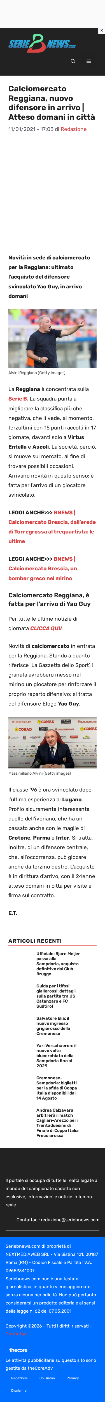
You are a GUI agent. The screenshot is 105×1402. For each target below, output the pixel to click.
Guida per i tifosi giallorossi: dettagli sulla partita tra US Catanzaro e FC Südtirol (56, 996)
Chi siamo (47, 1378)
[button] (73, 61)
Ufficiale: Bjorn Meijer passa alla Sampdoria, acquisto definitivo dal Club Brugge (58, 963)
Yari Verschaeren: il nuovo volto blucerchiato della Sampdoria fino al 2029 (56, 1055)
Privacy (73, 1378)
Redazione (19, 1378)
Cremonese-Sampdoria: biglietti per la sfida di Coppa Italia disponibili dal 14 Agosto (56, 1088)
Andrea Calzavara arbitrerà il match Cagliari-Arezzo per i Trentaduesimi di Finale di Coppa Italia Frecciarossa (57, 1123)
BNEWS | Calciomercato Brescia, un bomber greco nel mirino (42, 568)
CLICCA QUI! (46, 628)
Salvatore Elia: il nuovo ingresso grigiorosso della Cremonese (53, 1026)
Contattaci (17, 1334)
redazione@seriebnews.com (70, 1219)
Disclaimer (19, 1390)
